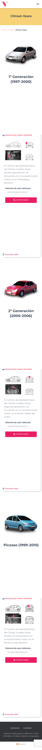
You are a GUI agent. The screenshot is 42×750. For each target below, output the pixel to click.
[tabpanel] (21, 195)
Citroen (11, 30)
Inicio (4, 30)
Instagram (14, 728)
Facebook (27, 728)
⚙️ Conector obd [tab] (10, 254)
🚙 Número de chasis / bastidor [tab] (17, 135)
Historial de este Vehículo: (18, 188)
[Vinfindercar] (6, 4)
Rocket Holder (33, 733)
